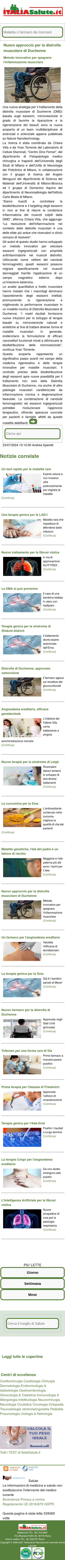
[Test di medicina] (26, 1447)
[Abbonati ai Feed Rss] (12, 1471)
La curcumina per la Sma (19, 803)
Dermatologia (10, 1385)
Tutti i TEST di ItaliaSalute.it (20, 1452)
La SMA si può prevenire (19, 588)
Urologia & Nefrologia (36, 1413)
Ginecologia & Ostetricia (18, 1394)
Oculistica (24, 1404)
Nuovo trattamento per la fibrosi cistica (30, 552)
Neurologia (8, 1404)
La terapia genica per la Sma (22, 973)
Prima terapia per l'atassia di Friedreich (30, 1087)
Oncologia (40, 1404)
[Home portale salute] (32, 19)
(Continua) (7, 498)
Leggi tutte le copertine (22, 1356)
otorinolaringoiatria (35, 1408)
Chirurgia (48, 1380)
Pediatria (56, 1408)
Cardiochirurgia (11, 1380)
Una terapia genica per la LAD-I (24, 514)
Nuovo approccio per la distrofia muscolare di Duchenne (25, 893)
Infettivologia (27, 1399)
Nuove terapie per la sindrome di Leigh (30, 762)
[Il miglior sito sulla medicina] (15, 1480)
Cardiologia (32, 1380)
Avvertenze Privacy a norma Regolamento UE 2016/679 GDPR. (29, 1501)
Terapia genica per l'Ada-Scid (23, 1123)
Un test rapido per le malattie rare (26, 469)
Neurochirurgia (49, 1399)
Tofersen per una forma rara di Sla (26, 1050)
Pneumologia (10, 1413)
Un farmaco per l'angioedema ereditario (30, 937)
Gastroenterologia (32, 1390)
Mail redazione (52, 1539)
